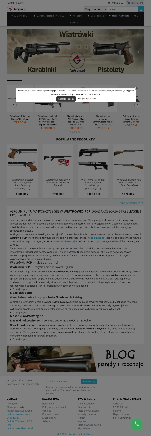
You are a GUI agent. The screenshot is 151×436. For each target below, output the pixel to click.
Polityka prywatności (87, 99)
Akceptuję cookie (66, 99)
